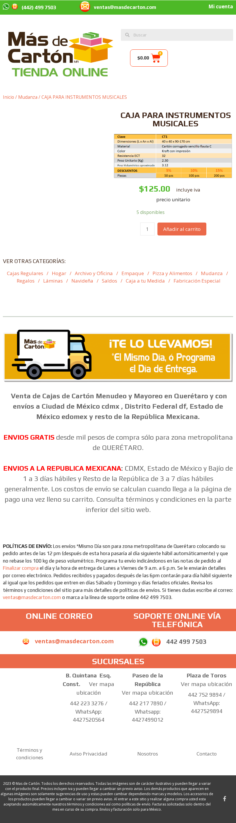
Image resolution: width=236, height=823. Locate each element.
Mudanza (27, 97)
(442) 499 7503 (39, 7)
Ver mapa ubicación (147, 692)
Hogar (59, 273)
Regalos (26, 280)
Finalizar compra (21, 568)
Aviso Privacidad (88, 753)
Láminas (53, 280)
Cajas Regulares (25, 273)
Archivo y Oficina (94, 273)
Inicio (8, 97)
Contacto (207, 753)
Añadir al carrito (182, 229)
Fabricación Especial (197, 280)
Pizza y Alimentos (172, 273)
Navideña (82, 280)
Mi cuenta (220, 6)
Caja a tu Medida (145, 280)
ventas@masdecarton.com (125, 7)
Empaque (132, 273)
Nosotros (147, 753)
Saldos (109, 280)
